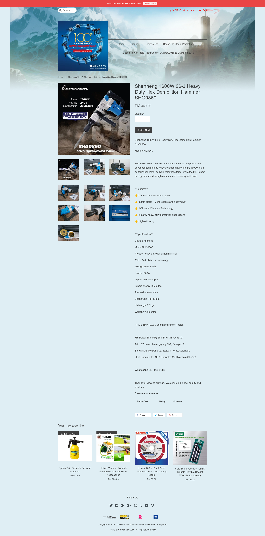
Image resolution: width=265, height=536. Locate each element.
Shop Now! (150, 3)
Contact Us (152, 44)
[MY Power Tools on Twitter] (111, 505)
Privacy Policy (134, 529)
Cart (205, 10)
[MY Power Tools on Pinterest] (122, 505)
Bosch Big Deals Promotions (178, 44)
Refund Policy (149, 529)
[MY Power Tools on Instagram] (135, 505)
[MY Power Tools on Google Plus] (129, 505)
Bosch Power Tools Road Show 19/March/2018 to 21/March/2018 (158, 52)
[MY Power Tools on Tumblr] (141, 505)
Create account (186, 10)
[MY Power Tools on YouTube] (147, 505)
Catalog (134, 44)
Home (121, 44)
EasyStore (162, 524)
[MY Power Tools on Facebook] (116, 505)
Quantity (139, 113)
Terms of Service (117, 529)
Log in (171, 10)
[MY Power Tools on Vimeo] (152, 505)
